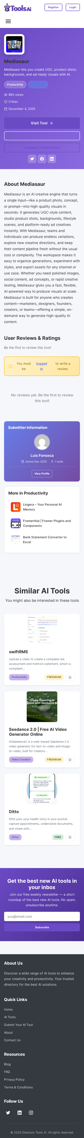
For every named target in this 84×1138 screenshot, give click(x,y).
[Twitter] (8, 1113)
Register (53, 7)
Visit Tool (39, 123)
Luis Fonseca (42, 455)
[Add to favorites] (70, 677)
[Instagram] (31, 1113)
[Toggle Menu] (8, 21)
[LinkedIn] (19, 1113)
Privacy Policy (14, 1079)
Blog (7, 1064)
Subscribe (42, 927)
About (8, 1032)
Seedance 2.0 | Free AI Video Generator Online (38, 732)
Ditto (14, 811)
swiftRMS (18, 651)
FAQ (7, 1072)
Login (72, 7)
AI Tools (10, 1017)
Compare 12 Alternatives (42, 147)
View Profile (42, 473)
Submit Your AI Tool (18, 1025)
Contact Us (12, 1040)
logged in (41, 366)
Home (8, 1009)
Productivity (15, 84)
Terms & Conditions (18, 1087)
